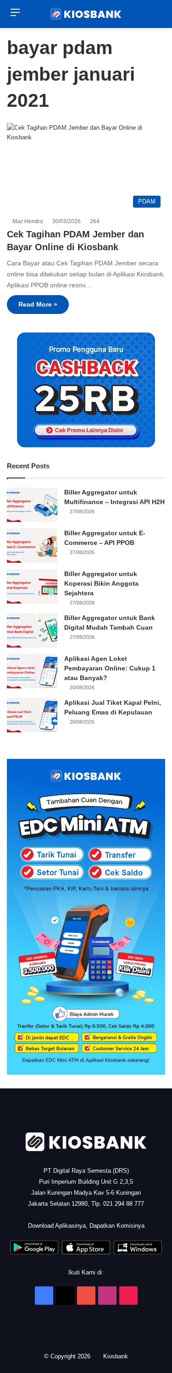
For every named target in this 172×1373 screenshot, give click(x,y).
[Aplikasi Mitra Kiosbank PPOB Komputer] (138, 1252)
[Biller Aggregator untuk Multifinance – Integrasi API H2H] (32, 505)
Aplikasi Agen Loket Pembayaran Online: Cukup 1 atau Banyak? (109, 668)
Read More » (37, 304)
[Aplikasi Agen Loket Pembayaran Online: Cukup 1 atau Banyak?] (32, 671)
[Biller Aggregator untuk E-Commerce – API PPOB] (32, 545)
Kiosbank (117, 1356)
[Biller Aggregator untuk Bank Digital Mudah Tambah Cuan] (32, 630)
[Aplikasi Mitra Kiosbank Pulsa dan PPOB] (34, 1252)
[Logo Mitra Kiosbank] (86, 14)
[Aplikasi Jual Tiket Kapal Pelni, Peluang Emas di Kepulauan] (32, 715)
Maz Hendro (29, 221)
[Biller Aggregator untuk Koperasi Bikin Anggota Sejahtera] (32, 586)
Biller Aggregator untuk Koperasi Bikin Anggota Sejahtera (101, 583)
